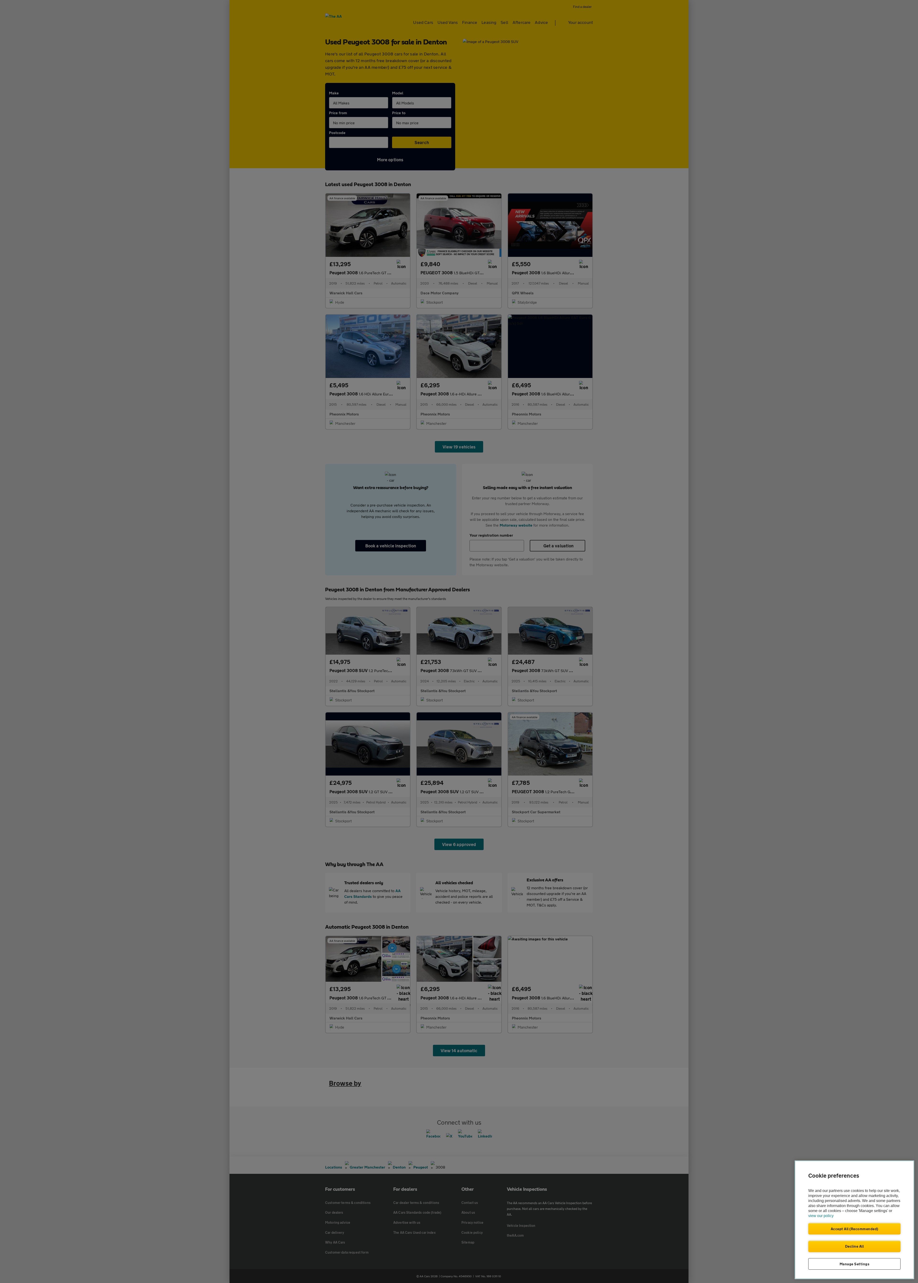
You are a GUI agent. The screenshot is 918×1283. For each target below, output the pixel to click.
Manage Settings (854, 1264)
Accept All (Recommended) (854, 1229)
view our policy (821, 1216)
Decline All (854, 1246)
